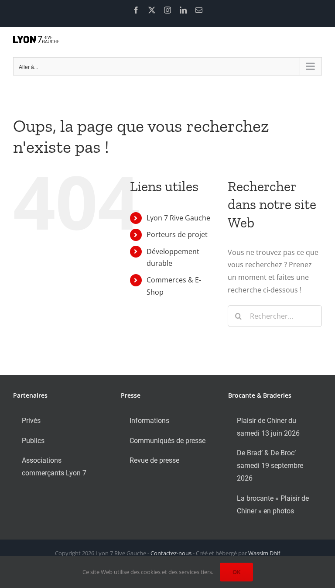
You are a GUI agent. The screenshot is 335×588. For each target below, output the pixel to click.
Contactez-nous (170, 553)
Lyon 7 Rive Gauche (178, 218)
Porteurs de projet (177, 234)
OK (236, 572)
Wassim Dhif (264, 553)
